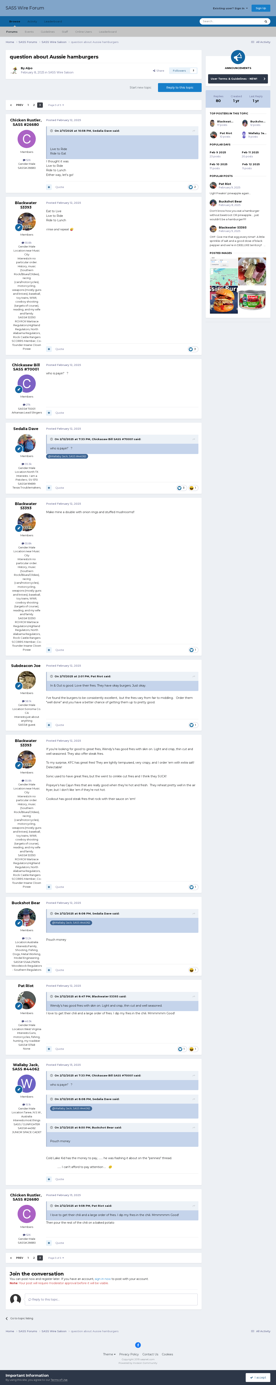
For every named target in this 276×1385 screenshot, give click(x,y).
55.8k (28, 242)
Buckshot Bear (26, 903)
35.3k (28, 463)
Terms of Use (59, 1379)
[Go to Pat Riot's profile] (27, 1000)
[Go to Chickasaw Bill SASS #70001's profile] (27, 384)
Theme (108, 1354)
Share (159, 70)
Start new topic (140, 87)
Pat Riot (97, 676)
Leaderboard (108, 31)
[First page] (11, 105)
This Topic (250, 21)
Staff (65, 31)
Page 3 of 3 (55, 104)
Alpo (29, 68)
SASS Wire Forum (25, 8)
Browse (14, 21)
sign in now (103, 1279)
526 (28, 160)
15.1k (28, 1104)
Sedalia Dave (102, 130)
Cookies (167, 1354)
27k (28, 404)
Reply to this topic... (45, 1299)
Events (29, 31)
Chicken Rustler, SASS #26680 (26, 122)
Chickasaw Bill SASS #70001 (26, 367)
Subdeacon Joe (26, 666)
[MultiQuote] (49, 187)
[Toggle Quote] (52, 130)
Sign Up (261, 8)
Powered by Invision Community (138, 1362)
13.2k (28, 938)
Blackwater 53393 (26, 205)
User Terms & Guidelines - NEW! (234, 78)
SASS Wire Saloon (61, 72)
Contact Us (150, 1354)
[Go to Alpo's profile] (14, 70)
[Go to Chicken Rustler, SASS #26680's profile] (27, 139)
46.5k (28, 1021)
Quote (59, 187)
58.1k (28, 701)
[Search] (265, 21)
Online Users (83, 31)
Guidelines (48, 31)
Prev (19, 104)
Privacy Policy (129, 1354)
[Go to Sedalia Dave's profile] (27, 443)
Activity (32, 21)
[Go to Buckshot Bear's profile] (27, 917)
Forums (12, 31)
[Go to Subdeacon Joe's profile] (27, 680)
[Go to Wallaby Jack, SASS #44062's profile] (27, 1084)
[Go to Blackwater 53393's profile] (27, 222)
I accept (259, 1377)
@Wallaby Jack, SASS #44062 (67, 456)
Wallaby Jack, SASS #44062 (25, 1067)
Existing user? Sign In (229, 8)
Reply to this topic (179, 87)
